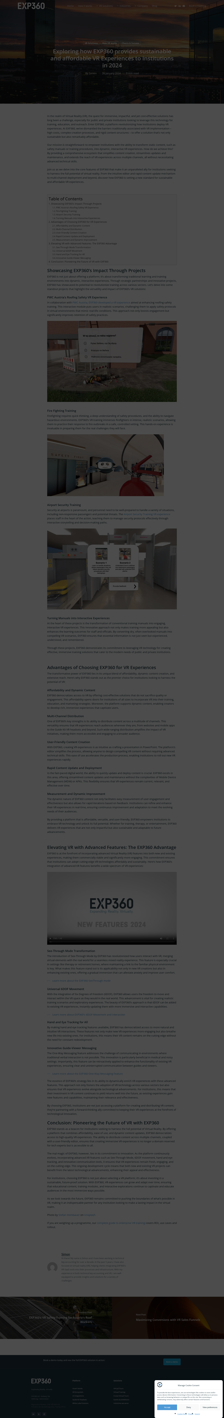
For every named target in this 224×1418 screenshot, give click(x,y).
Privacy (190, 1414)
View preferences (210, 1407)
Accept (167, 1407)
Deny (188, 1407)
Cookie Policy (182, 1414)
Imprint (197, 1414)
